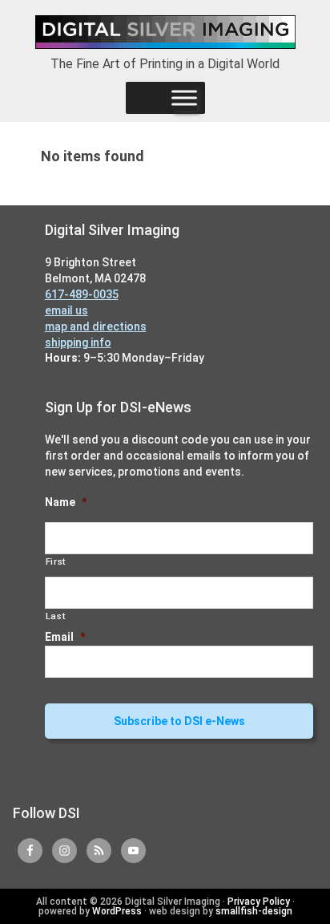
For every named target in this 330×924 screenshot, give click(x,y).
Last (56, 616)
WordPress (117, 911)
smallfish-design (253, 911)
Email (65, 636)
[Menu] (184, 98)
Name (66, 502)
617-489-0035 (82, 294)
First (56, 561)
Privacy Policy (258, 901)
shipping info (78, 342)
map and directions (96, 326)
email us (66, 310)
